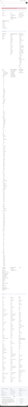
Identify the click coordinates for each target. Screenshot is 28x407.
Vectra (4, 227)
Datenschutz (12, 14)
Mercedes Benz (20, 300)
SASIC (19, 347)
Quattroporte (4, 210)
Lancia (3, 190)
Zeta (3, 205)
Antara (4, 213)
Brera (3, 88)
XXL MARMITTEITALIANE (5, 338)
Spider (4, 94)
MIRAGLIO (3, 328)
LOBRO (3, 347)
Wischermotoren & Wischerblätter (4, 287)
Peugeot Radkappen (12, 76)
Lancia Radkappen (12, 74)
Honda (11, 40)
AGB (11, 12)
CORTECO (11, 316)
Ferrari (19, 308)
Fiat (2, 36)
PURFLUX (20, 377)
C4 (3, 107)
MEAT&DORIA (4, 377)
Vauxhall (11, 52)
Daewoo (11, 38)
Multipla (4, 159)
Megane (4, 260)
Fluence (4, 256)
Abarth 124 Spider (5, 72)
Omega (4, 224)
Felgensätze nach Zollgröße (13, 270)
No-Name (3, 311)
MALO (19, 328)
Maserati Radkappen (13, 75)
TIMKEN (3, 370)
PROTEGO (11, 347)
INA (10, 340)
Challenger (4, 120)
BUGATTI (3, 376)
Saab (11, 49)
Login (3, 14)
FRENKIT (11, 341)
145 (3, 76)
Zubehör (3, 290)
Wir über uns (3, 15)
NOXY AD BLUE (12, 373)
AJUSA (19, 356)
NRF (2, 355)
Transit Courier (21, 50)
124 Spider (4, 145)
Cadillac (11, 37)
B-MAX (4, 173)
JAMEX (3, 364)
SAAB (11, 304)
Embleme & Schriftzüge (5, 273)
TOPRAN (3, 351)
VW (10, 54)
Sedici (4, 163)
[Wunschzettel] (22, 1)
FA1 (10, 345)
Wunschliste (20, 393)
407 (3, 247)
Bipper (20, 36)
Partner (20, 43)
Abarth (3, 34)
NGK (11, 331)
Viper (3, 127)
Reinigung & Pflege (21, 72)
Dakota (4, 122)
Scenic (4, 262)
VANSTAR (11, 335)
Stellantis (20, 312)
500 (3, 146)
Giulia (4, 89)
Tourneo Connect (22, 45)
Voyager (4, 102)
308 (3, 243)
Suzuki (3, 305)
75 (3, 87)
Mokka (4, 223)
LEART (11, 327)
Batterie (3, 269)
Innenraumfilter (4, 276)
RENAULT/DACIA (21, 359)
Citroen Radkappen (12, 71)
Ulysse (4, 170)
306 (3, 241)
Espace (4, 255)
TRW (19, 305)
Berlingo (21, 35)
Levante (4, 209)
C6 (3, 109)
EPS (2, 320)
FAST (11, 308)
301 (3, 240)
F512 (3, 142)
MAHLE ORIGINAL (12, 315)
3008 (3, 239)
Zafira (4, 228)
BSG (10, 376)
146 (3, 77)
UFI (2, 334)
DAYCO (3, 308)
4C (3, 86)
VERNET (20, 335)
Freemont (4, 155)
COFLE (19, 348)
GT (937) (4, 91)
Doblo (4, 154)
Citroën (3, 103)
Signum (4, 225)
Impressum (2, 396)
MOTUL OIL (11, 380)
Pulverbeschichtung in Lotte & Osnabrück (5, 21)
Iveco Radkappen (12, 73)
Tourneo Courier (22, 46)
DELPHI (19, 316)
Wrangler (4, 189)
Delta (3, 192)
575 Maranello (5, 139)
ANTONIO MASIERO (12, 355)
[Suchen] (26, 3)
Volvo (11, 53)
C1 (3, 104)
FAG (2, 360)
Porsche (11, 47)
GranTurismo (4, 208)
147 (3, 78)
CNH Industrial (12, 297)
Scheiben (3, 284)
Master (20, 61)
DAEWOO (20, 297)
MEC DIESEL (20, 327)
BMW (11, 36)
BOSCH (3, 316)
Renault (3, 312)
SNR (2, 332)
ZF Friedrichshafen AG (13, 372)
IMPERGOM (20, 324)
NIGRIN (11, 360)
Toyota (11, 51)
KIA (2, 300)
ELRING (20, 340)
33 (3, 85)
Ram (3, 126)
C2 (3, 105)
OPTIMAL (11, 363)
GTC (3, 143)
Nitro (3, 125)
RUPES (11, 312)
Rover (11, 48)
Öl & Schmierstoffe (21, 70)
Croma (4, 153)
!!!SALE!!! (20, 267)
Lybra (3, 195)
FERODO (3, 324)
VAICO (11, 370)
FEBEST (19, 376)
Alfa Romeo (3, 35)
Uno (3, 171)
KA (3, 177)
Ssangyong (11, 50)
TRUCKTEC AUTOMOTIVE (5, 373)
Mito (3, 93)
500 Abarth (4, 71)
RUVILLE (3, 363)
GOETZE (3, 356)
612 (3, 140)
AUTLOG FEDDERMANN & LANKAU (22, 370)
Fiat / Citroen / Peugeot (21, 34)
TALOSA (11, 352)
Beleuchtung (3, 270)
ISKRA (11, 348)
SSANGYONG (20, 304)
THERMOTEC (20, 320)
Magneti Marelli (4, 309)
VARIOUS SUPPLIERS (12, 359)
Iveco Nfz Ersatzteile (21, 52)
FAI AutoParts (20, 380)
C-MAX (4, 174)
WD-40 (3, 359)
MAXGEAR (3, 345)
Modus (4, 261)
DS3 (3, 129)
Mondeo (4, 179)
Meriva (4, 222)
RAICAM (11, 381)
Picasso (4, 112)
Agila (3, 212)
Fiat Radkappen (12, 72)
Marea (4, 158)
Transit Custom (21, 51)
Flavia (4, 193)
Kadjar (4, 257)
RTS (10, 344)
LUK (2, 327)
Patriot (4, 187)
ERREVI (11, 323)
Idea (3, 156)
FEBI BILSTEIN (12, 320)
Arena (4, 214)
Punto (4, 162)
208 (3, 238)
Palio (3, 160)
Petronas (21, 71)
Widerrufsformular (21, 14)
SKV (19, 352)
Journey (4, 124)
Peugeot (3, 229)
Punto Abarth (4, 74)
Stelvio (4, 95)
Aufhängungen (4, 268)
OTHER (11, 351)
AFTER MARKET (4, 315)
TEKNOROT (3, 367)
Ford (19, 44)
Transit (20, 48)
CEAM (3, 319)
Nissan (19, 301)
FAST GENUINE (12, 328)
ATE (10, 296)
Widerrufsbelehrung (12, 15)
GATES (11, 364)
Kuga (3, 178)
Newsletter (3, 25)
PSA (19, 311)
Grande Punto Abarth (5, 73)
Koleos (4, 258)
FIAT (2, 331)
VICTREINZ (3, 335)
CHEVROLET (3, 297)
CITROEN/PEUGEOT (4, 352)
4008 (3, 244)
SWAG (3, 380)
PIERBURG (20, 360)
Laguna (4, 259)
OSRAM (20, 67)
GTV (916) (4, 92)
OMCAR (20, 331)
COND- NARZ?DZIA (12, 377)
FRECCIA (11, 324)
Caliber (4, 119)
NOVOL (19, 381)
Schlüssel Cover (4, 285)
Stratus (4, 101)
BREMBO (20, 315)
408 (3, 248)
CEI (2, 341)
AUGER (3, 372)
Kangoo (20, 60)
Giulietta (4, 90)
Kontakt (3, 22)
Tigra (3, 226)
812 (3, 141)
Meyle (3, 301)
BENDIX (20, 373)
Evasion (4, 111)
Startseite (3, 12)
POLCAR (3, 344)
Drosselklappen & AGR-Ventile (5, 272)
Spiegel (3, 286)
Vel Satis (4, 265)
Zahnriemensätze (4, 289)
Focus (4, 176)
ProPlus (3, 304)
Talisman (4, 263)
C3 (3, 106)
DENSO (19, 319)
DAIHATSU (11, 39)
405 (3, 245)
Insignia (4, 221)
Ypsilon (4, 204)
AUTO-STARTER (20, 355)
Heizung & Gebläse (4, 275)
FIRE (19, 323)
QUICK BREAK (20, 332)
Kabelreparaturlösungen (5, 277)
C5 (3, 108)
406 (3, 246)
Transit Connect (21, 49)
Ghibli (4, 207)
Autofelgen (11, 268)
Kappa (4, 194)
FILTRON (3, 323)
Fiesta (4, 175)
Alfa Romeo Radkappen (13, 70)
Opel (2, 211)
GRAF (19, 334)
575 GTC (4, 138)
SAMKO (11, 334)
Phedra (4, 197)
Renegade (4, 188)
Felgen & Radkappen (4, 274)
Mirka (11, 301)
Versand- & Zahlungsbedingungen (13, 17)
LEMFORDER (11, 356)
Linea (3, 157)
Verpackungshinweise (21, 15)
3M (2, 296)
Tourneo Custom (22, 47)
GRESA (19, 341)
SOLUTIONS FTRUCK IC (13, 367)
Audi (11, 35)
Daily (20, 53)
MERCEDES (20, 367)
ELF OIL (11, 338)
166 (3, 84)
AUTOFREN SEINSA (12, 319)
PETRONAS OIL (20, 372)
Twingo (4, 264)
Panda (4, 161)
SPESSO (11, 332)
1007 (3, 230)
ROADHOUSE (20, 364)
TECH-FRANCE (4, 348)
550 (3, 137)
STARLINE (3, 340)
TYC (19, 351)
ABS (19, 344)
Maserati (3, 206)
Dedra (4, 191)
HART (19, 363)
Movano (21, 62)
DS (2, 128)
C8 (3, 110)
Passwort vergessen (21, 12)
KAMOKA (20, 345)
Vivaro (20, 64)
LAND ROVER (12, 300)
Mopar (19, 309)
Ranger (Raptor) (5, 180)
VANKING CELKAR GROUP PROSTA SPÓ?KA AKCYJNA (22, 338)
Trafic (20, 63)
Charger (4, 121)
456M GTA (4, 136)
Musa (3, 196)
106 (3, 231)
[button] (21, 1)
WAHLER (3, 381)
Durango (4, 123)
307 (3, 242)
